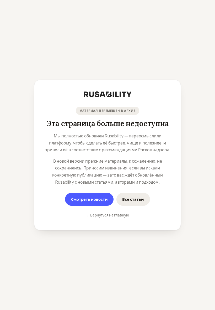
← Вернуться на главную (107, 215)
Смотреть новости (89, 199)
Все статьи (133, 199)
